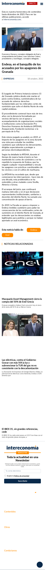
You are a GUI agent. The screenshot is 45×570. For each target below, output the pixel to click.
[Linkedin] (36, 500)
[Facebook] (15, 500)
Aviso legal (8, 536)
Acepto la (18, 476)
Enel (7, 235)
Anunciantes (9, 520)
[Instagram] (29, 500)
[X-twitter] (8, 500)
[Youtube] (22, 500)
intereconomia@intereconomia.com (18, 557)
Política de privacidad (13, 540)
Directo (32, 3)
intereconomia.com (12, 20)
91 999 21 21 (9, 560)
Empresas (8, 79)
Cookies (7, 544)
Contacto (8, 532)
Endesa (33, 230)
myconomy (8, 516)
